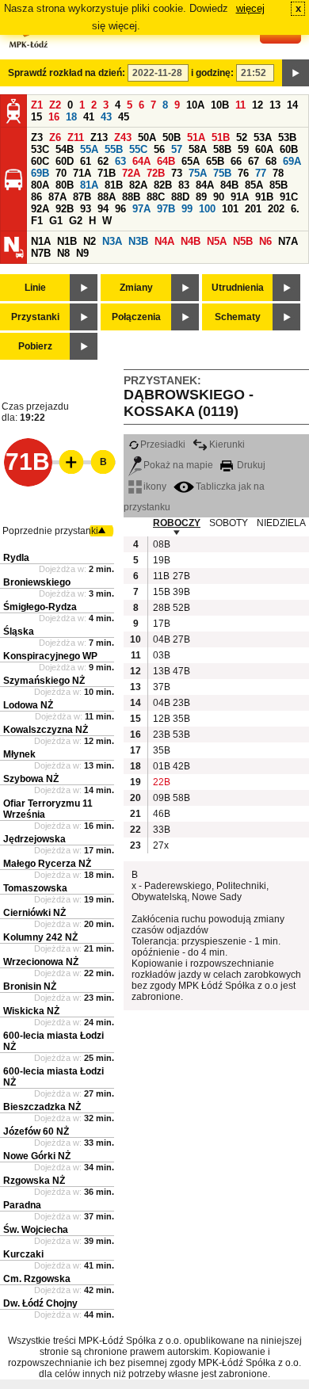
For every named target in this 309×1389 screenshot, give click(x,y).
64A (141, 161)
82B (163, 185)
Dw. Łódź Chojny (40, 1303)
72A (131, 173)
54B (64, 149)
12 (257, 105)
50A (147, 137)
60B (289, 149)
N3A (112, 241)
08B (161, 544)
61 (85, 161)
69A (292, 161)
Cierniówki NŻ (34, 912)
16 (53, 117)
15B (161, 591)
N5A (217, 241)
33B (161, 829)
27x (161, 845)
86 (36, 197)
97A (141, 209)
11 (240, 105)
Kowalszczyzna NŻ (45, 729)
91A (240, 197)
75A (198, 173)
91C (289, 197)
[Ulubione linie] (66, 462)
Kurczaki (23, 1254)
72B (156, 173)
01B (161, 766)
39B (181, 591)
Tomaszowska (35, 888)
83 (183, 185)
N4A (164, 241)
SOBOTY (228, 523)
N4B (190, 241)
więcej (250, 8)
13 (274, 105)
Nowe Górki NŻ (37, 1156)
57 (176, 149)
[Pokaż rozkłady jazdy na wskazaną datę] (295, 72)
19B (161, 560)
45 (123, 117)
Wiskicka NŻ (31, 1011)
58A (198, 149)
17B (161, 623)
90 (218, 197)
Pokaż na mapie (178, 465)
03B (161, 655)
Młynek (19, 754)
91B (264, 197)
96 (120, 209)
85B (278, 185)
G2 (75, 221)
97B (166, 209)
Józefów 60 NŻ (36, 1131)
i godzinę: (212, 72)
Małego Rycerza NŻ (47, 863)
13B (161, 671)
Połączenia (136, 316)
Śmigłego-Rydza (40, 606)
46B (161, 813)
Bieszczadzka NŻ (42, 1106)
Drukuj (250, 465)
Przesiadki (162, 444)
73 (176, 173)
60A (264, 149)
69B (40, 173)
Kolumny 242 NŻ (40, 937)
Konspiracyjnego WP (50, 656)
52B (181, 607)
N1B (67, 241)
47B (181, 671)
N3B (138, 241)
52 (241, 137)
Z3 (37, 137)
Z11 (75, 137)
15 (36, 117)
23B (181, 702)
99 (187, 209)
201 (253, 209)
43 (106, 117)
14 (292, 105)
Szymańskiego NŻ (44, 680)
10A (195, 105)
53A (263, 137)
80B (64, 185)
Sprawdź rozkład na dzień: (66, 72)
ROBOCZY (176, 523)
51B (221, 137)
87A (57, 197)
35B (181, 718)
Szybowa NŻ (31, 778)
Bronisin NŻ (29, 986)
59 (243, 149)
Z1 (37, 105)
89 (201, 197)
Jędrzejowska (34, 839)
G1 (56, 221)
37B (161, 687)
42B (181, 766)
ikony (154, 486)
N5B (243, 241)
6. (295, 209)
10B (220, 105)
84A (205, 185)
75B (222, 173)
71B (106, 173)
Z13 (99, 137)
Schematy (238, 316)
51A (196, 137)
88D (180, 197)
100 (207, 209)
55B (114, 149)
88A (106, 197)
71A (82, 173)
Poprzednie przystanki (50, 530)
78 (278, 173)
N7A (288, 241)
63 (120, 161)
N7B (41, 253)
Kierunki (227, 444)
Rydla (16, 557)
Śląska (18, 631)
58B (222, 149)
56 (159, 149)
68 (271, 161)
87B (82, 197)
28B (161, 607)
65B (215, 161)
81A (89, 185)
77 (260, 173)
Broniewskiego (37, 582)
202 (276, 209)
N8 (63, 253)
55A (89, 149)
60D (64, 161)
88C (156, 197)
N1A (41, 241)
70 (61, 173)
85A (254, 185)
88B (131, 197)
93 (85, 209)
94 (103, 209)
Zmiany (136, 287)
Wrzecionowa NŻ (40, 961)
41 (88, 117)
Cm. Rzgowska (37, 1278)
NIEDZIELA (281, 523)
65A (190, 161)
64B (166, 161)
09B (161, 797)
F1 (37, 221)
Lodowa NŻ (28, 705)
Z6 (55, 137)
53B (287, 137)
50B (171, 137)
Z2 (55, 105)
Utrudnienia (238, 287)
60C (40, 161)
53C (40, 149)
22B (161, 782)
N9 (82, 253)
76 (243, 173)
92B (64, 209)
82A (138, 185)
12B (161, 718)
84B (229, 185)
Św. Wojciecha (35, 1229)
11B (161, 576)
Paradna (22, 1205)
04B (161, 639)
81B (114, 185)
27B (181, 576)
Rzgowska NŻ (34, 1180)
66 (236, 161)
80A (40, 185)
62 (103, 161)
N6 (265, 241)
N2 (89, 241)
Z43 (123, 137)
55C (138, 149)
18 (71, 117)
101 (230, 209)
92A (40, 209)
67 (253, 161)
